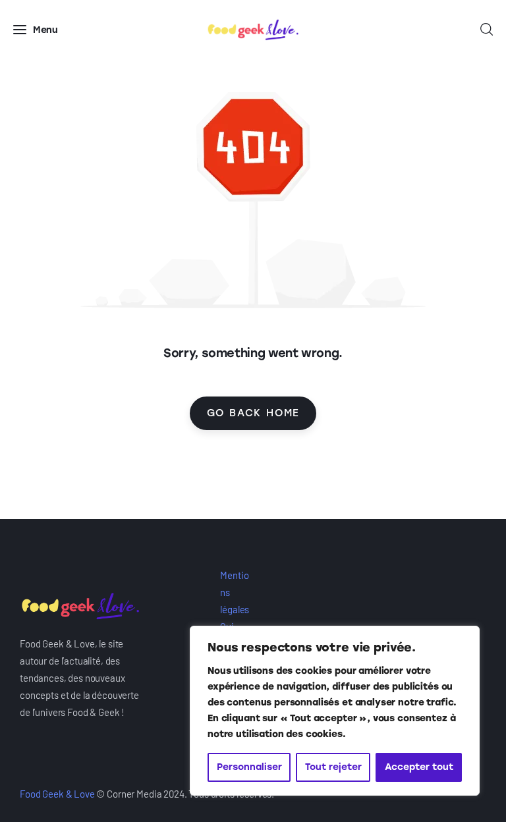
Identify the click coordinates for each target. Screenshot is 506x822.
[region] (335, 711)
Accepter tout (419, 767)
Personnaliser (249, 767)
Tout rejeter (333, 767)
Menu (45, 30)
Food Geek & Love (57, 794)
